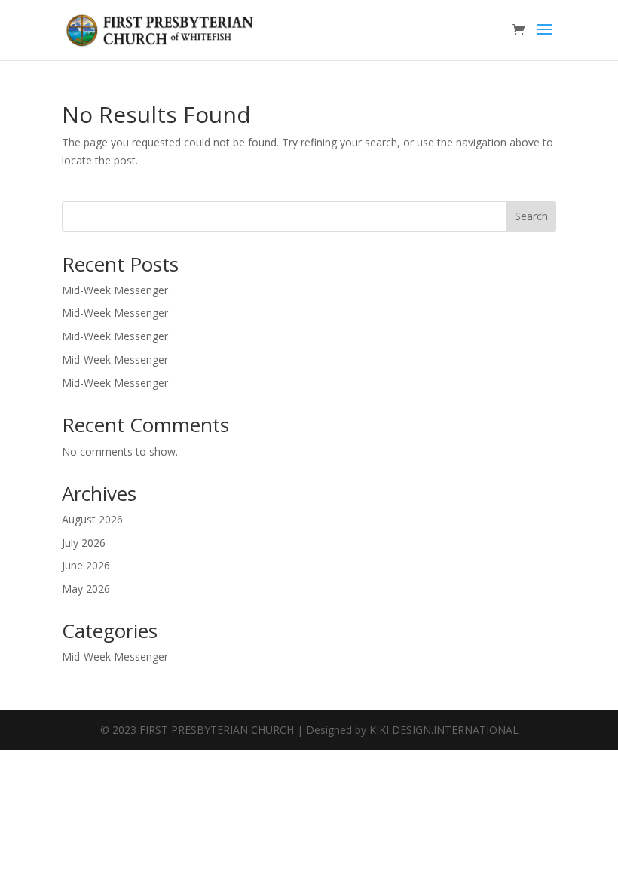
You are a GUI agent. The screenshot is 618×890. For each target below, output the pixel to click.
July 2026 (84, 543)
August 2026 (92, 519)
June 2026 (86, 565)
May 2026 (86, 589)
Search (531, 216)
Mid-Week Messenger (115, 290)
